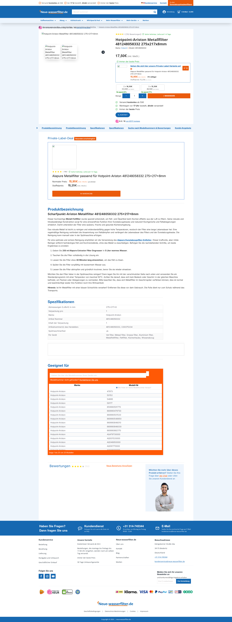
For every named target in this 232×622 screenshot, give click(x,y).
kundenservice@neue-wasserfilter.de (170, 561)
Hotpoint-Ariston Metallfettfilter (85, 27)
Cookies (133, 611)
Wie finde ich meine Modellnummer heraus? (134, 387)
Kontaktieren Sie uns (89, 380)
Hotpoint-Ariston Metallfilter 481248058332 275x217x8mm (119, 27)
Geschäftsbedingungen (92, 611)
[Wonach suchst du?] (154, 11)
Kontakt (123, 115)
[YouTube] (53, 576)
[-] (126, 95)
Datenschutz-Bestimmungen (115, 611)
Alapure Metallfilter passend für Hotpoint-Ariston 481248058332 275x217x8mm (109, 176)
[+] (142, 95)
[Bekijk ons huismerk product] (122, 70)
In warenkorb (86, 194)
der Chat (163, 476)
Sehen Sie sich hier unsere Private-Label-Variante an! (155, 66)
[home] (39, 27)
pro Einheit (91, 182)
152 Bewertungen (133, 34)
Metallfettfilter (67, 27)
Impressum (144, 611)
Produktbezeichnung (65, 209)
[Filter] (147, 374)
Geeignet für (58, 365)
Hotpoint (124, 48)
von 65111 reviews (133, 121)
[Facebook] (41, 576)
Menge (118, 96)
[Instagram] (47, 576)
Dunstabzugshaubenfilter (51, 27)
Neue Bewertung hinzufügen (119, 465)
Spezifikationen (61, 301)
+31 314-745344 (161, 557)
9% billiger (152, 77)
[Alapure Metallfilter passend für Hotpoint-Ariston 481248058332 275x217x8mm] (64, 157)
